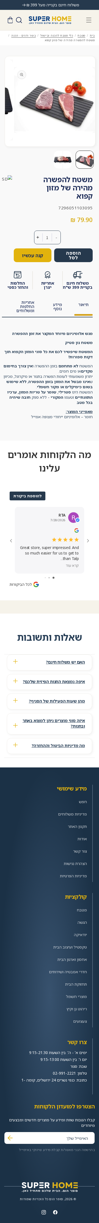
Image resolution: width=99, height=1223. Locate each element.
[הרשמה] (10, 1138)
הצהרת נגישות (75, 863)
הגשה (82, 922)
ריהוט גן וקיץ (77, 1008)
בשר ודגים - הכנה (23, 35)
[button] (89, 20)
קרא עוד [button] (72, 565)
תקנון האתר (77, 826)
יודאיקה (80, 934)
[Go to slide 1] (53, 578)
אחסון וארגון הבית (72, 959)
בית (92, 35)
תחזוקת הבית (76, 984)
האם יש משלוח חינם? (65, 662)
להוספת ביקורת (27, 495)
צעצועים (80, 1021)
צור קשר (80, 851)
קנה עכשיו (32, 255)
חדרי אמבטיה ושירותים (68, 971)
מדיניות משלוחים (72, 814)
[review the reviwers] (76, 531)
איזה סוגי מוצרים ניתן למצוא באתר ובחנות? (54, 723)
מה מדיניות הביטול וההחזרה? (58, 745)
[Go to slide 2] (49, 577)
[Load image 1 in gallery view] (85, 159)
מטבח (81, 35)
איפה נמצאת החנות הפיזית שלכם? (54, 681)
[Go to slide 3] (45, 577)
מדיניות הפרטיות (73, 875)
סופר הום (56, 1199)
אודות (82, 838)
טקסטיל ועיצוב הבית (70, 947)
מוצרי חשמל (76, 996)
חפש (83, 801)
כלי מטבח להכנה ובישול (56, 35)
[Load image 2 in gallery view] (63, 159)
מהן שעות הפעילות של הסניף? (57, 701)
